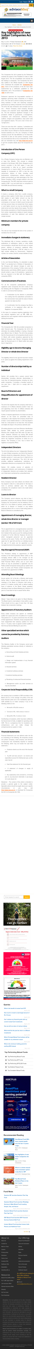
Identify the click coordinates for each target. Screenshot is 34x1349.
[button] (17, 668)
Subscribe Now (17, 680)
